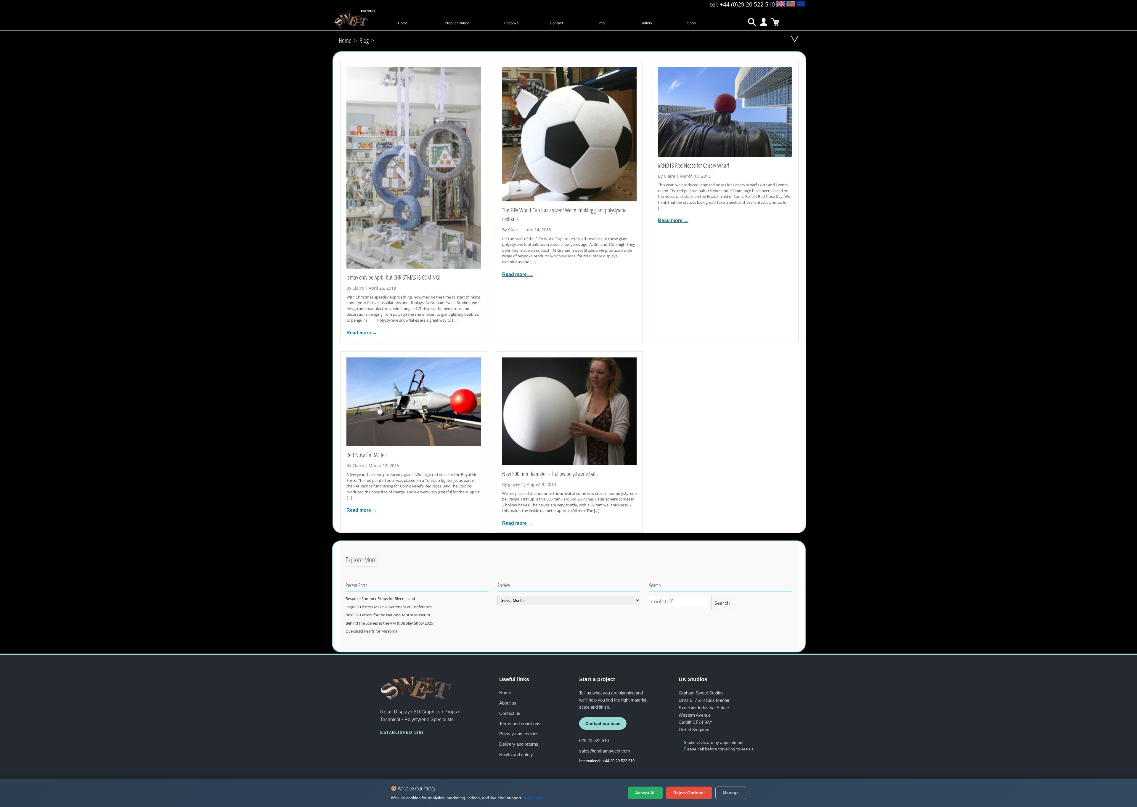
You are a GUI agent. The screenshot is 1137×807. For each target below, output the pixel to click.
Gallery (646, 23)
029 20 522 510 (594, 740)
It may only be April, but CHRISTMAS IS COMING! (393, 277)
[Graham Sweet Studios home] (415, 688)
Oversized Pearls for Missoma (371, 631)
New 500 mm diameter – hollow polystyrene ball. (550, 474)
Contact (556, 23)
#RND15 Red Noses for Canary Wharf (693, 165)
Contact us (509, 713)
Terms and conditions (519, 723)
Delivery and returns (518, 744)
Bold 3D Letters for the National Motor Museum (388, 614)
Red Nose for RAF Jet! (366, 455)
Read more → (361, 332)
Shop (691, 23)
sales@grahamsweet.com (604, 750)
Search (722, 603)
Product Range (457, 23)
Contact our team (602, 723)
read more (533, 797)
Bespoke (511, 23)
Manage (731, 792)
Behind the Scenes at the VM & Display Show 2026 (389, 623)
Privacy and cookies (519, 733)
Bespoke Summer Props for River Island (380, 598)
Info (601, 23)
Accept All (645, 792)
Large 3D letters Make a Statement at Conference (389, 606)
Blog (364, 40)
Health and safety (516, 754)
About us (507, 702)
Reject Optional (689, 792)
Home (403, 23)
